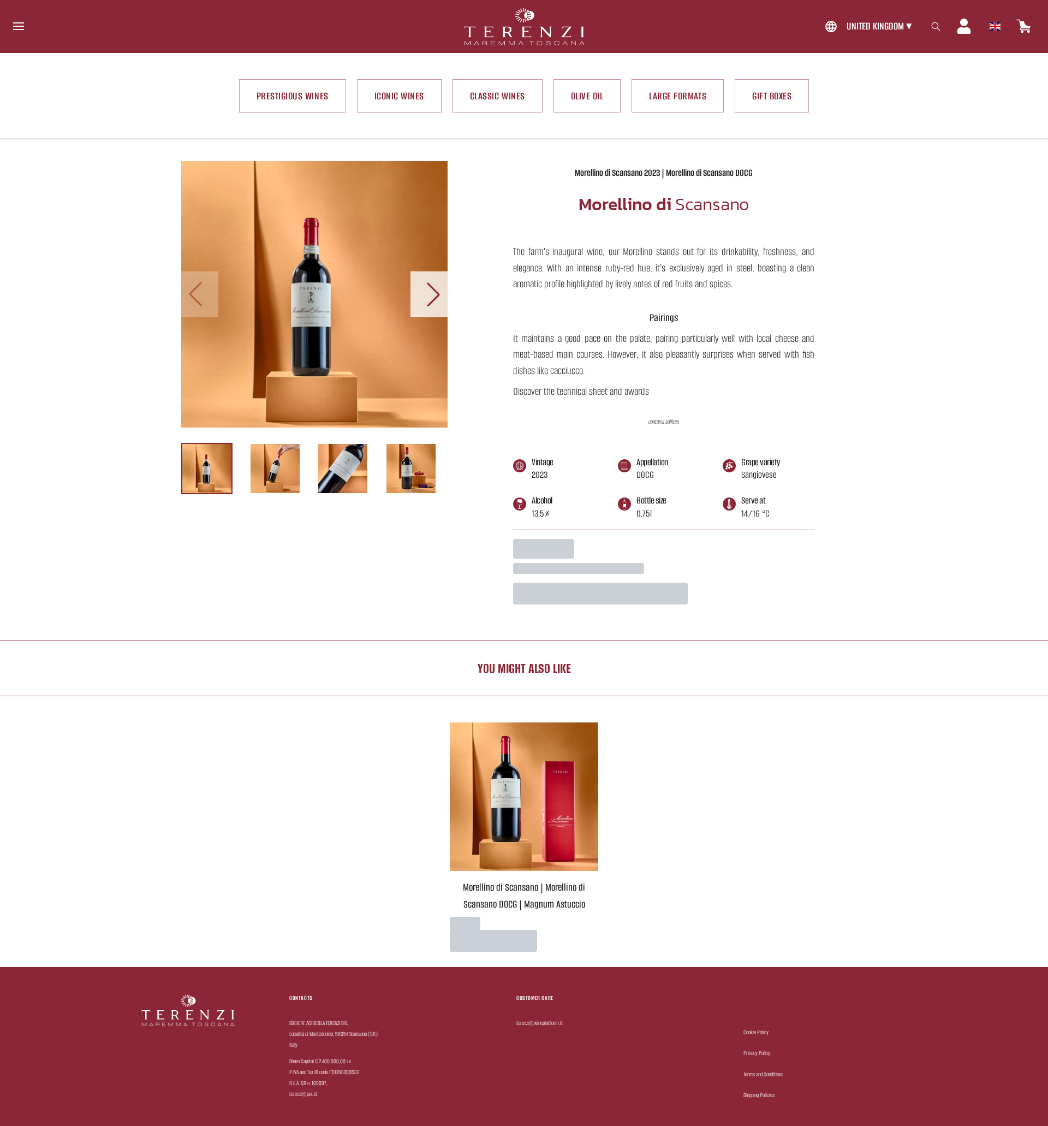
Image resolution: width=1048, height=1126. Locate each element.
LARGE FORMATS (677, 96)
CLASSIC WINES (497, 96)
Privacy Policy (756, 1053)
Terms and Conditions (763, 1074)
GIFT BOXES (771, 96)
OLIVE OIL (587, 96)
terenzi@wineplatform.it (539, 1023)
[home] (524, 26)
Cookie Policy (756, 1032)
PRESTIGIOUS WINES (293, 96)
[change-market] (867, 26)
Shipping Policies (759, 1095)
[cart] (1024, 26)
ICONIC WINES (399, 96)
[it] (995, 23)
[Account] (964, 26)
